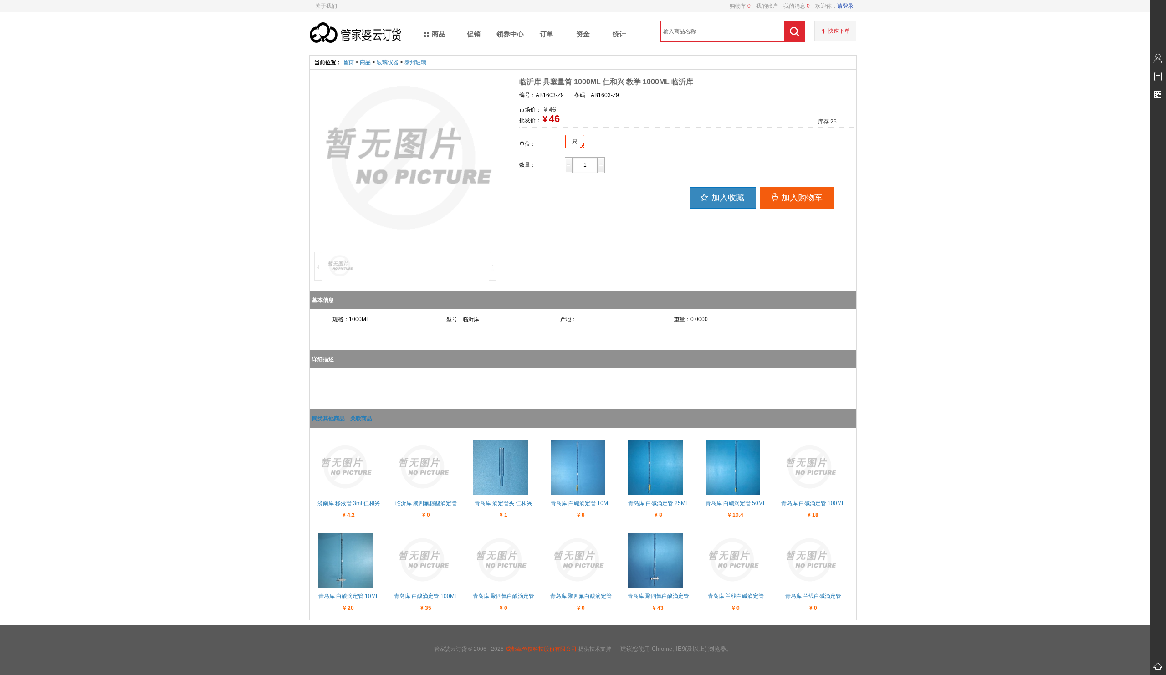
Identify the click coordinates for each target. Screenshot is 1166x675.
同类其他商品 (328, 418)
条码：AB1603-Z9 (596, 95)
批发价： (530, 120)
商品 (365, 62)
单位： (527, 144)
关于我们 (326, 6)
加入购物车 (802, 197)
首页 (348, 62)
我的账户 (764, 6)
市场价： (530, 110)
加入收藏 (727, 197)
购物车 (740, 6)
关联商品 (361, 418)
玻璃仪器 (388, 62)
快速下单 (839, 31)
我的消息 (794, 6)
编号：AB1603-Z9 (541, 95)
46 (554, 118)
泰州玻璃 (415, 62)
